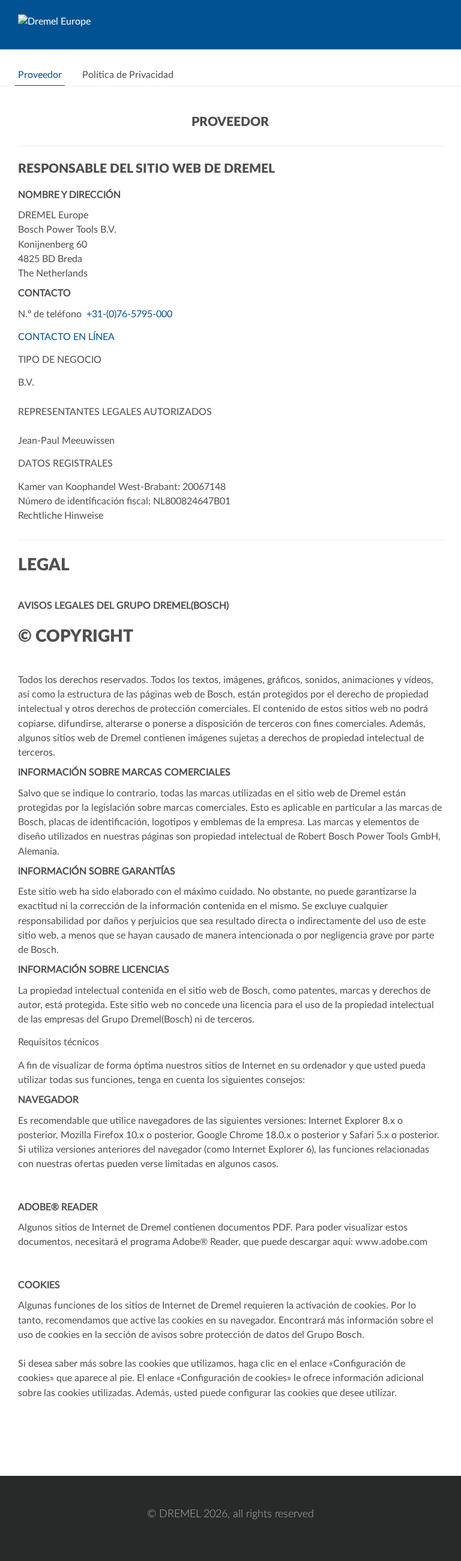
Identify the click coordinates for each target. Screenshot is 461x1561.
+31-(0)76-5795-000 (129, 314)
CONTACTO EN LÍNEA (66, 337)
